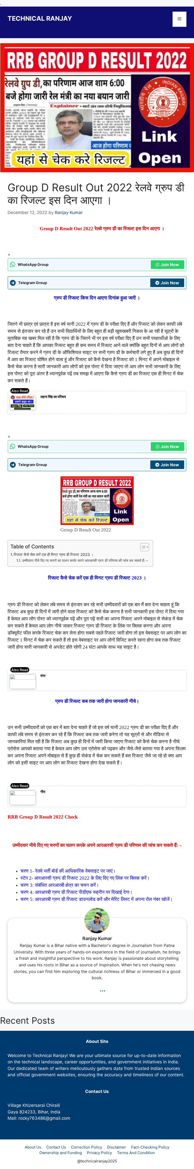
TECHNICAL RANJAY (40, 18)
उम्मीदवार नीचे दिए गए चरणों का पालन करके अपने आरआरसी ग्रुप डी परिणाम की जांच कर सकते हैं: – (85, 560)
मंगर (42, 675)
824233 (27, 1111)
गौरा (42, 791)
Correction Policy (86, 1147)
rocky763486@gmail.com (44, 1118)
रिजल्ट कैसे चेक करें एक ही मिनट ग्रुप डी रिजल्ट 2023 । (53, 554)
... (103, 988)
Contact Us (56, 1147)
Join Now (170, 264)
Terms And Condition (136, 1152)
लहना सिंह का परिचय (53, 396)
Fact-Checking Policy (150, 1147)
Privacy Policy (99, 1152)
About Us (33, 1147)
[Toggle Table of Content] (142, 547)
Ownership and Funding (60, 1152)
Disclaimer (116, 1147)
